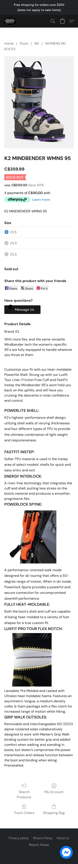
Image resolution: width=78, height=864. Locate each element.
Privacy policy (19, 838)
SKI (36, 43)
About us (63, 838)
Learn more (41, 199)
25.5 (13, 254)
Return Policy (42, 838)
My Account (53, 792)
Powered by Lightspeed (39, 852)
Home (9, 43)
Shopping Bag (54, 813)
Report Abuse (39, 845)
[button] (9, 21)
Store (24, 43)
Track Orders (24, 813)
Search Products (24, 794)
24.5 (13, 243)
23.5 (13, 232)
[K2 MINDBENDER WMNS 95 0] (39, 102)
